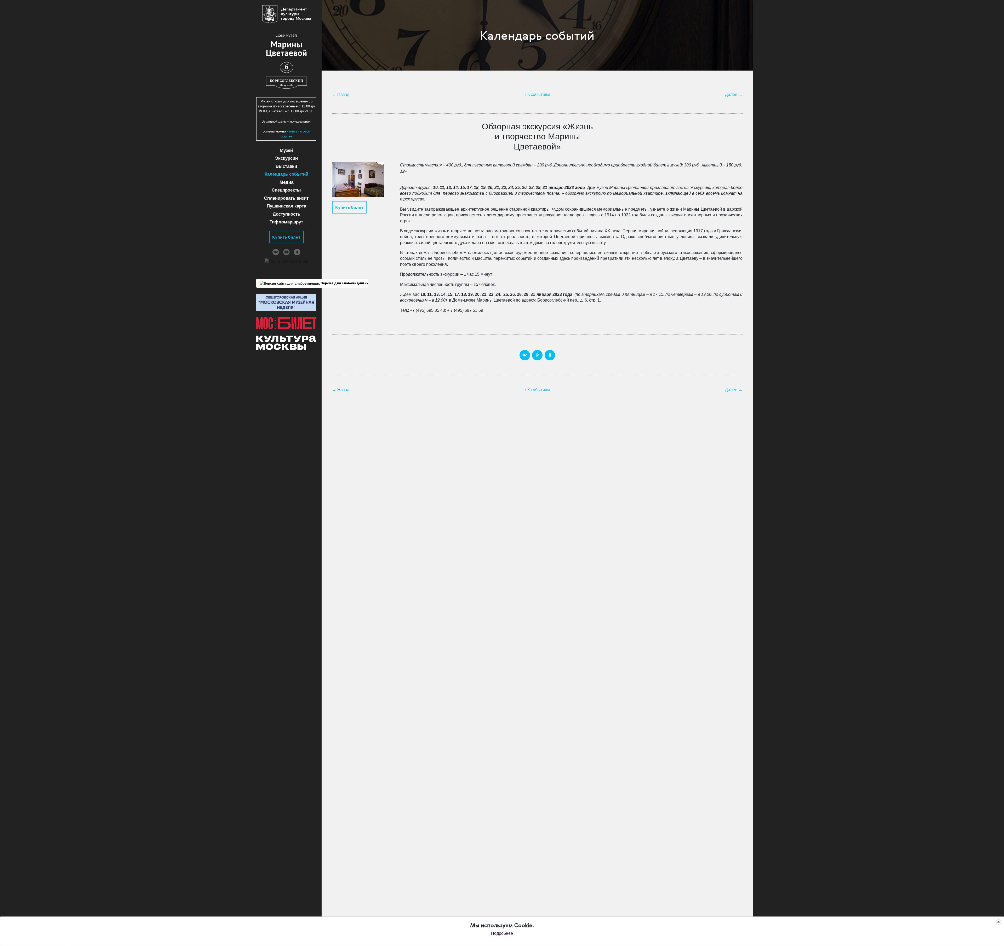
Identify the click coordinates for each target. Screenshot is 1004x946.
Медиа (286, 182)
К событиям (538, 94)
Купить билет (286, 237)
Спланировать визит (286, 198)
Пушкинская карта (286, 206)
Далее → (734, 94)
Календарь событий (286, 174)
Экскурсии (286, 158)
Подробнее (502, 933)
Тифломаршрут (286, 222)
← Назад (340, 94)
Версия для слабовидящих (344, 283)
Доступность (286, 214)
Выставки (286, 166)
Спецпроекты (286, 190)
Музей (286, 150)
